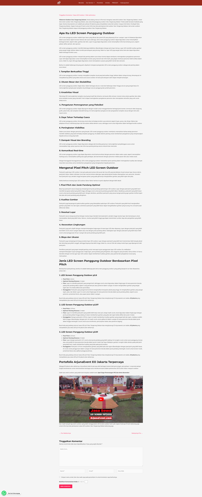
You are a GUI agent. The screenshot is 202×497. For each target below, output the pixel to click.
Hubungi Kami (124, 3)
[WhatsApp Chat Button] (4, 493)
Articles (107, 3)
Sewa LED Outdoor (79, 15)
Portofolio (100, 3)
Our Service (89, 3)
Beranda (81, 3)
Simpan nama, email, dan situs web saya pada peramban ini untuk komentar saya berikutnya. (89, 477)
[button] (90, 3)
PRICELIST (115, 3)
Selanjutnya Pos (137, 433)
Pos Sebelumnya (65, 433)
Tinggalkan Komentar (65, 15)
